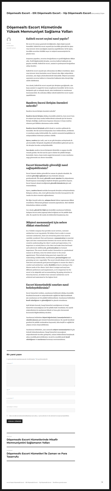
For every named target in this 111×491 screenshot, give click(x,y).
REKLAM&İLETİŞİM (97, 13)
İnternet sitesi (12, 407)
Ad (8, 390)
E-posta (10, 398)
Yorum (10, 363)
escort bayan (10, 482)
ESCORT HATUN (11, 48)
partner (9, 43)
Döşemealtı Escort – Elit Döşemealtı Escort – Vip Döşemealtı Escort (49, 13)
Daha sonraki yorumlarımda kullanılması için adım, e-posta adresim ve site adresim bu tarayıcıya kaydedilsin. (39, 416)
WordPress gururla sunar (60, 482)
